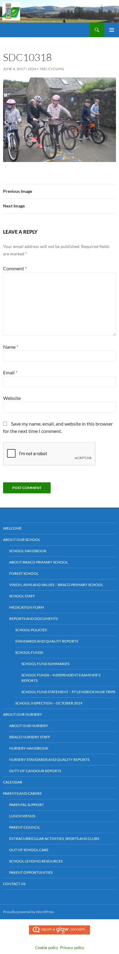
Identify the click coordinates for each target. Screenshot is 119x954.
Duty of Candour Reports (35, 771)
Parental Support (26, 804)
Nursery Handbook (28, 748)
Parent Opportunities (30, 872)
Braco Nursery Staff (29, 737)
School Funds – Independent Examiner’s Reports (60, 678)
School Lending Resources (36, 861)
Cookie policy (46, 947)
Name (10, 347)
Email (10, 372)
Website (12, 398)
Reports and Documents (33, 618)
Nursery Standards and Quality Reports (49, 759)
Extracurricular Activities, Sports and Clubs (54, 838)
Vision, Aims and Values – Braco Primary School (56, 584)
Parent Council (24, 827)
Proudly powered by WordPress (28, 911)
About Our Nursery (22, 714)
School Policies (31, 630)
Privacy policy (72, 947)
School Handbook (27, 551)
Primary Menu (111, 30)
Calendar (12, 782)
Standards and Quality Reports (46, 641)
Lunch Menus (22, 816)
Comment (15, 268)
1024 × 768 (36, 69)
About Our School (21, 539)
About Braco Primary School (38, 562)
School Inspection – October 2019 (48, 703)
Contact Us (14, 883)
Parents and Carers (22, 793)
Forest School (23, 573)
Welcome (12, 528)
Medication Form (26, 607)
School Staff (22, 596)
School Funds (29, 652)
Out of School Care (29, 850)
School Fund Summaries (45, 663)
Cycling (56, 69)
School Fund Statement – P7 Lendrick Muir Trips (68, 691)
